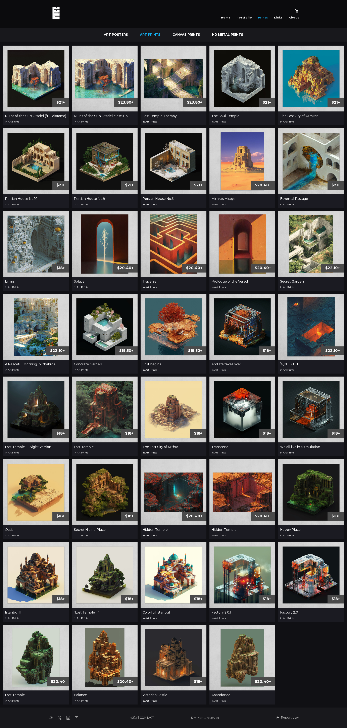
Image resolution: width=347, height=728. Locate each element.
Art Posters (116, 35)
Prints (263, 17)
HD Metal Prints (227, 35)
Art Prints (150, 35)
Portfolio (244, 17)
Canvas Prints (186, 35)
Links (278, 17)
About (294, 17)
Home (226, 17)
